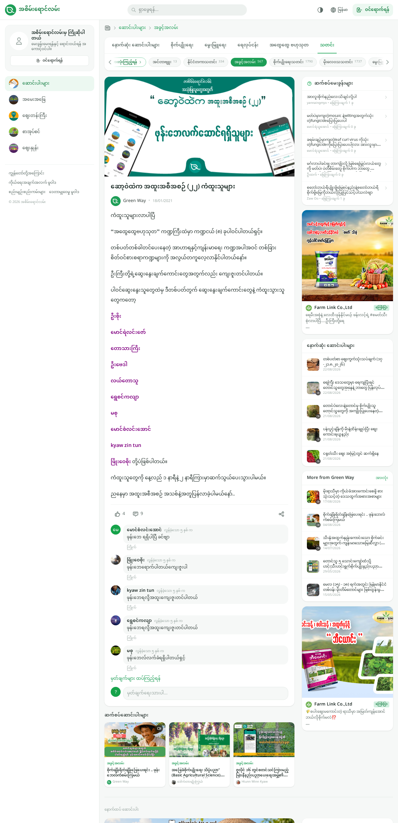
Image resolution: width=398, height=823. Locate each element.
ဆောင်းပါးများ (35, 83)
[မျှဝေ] (281, 514)
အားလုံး (382, 478)
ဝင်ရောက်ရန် (53, 61)
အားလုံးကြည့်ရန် (124, 62)
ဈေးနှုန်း (30, 148)
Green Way (134, 201)
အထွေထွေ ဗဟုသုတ (289, 45)
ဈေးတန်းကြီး (34, 116)
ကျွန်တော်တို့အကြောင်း (26, 173)
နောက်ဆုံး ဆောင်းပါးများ (136, 45)
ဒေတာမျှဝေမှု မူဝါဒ (64, 192)
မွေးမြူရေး (215, 45)
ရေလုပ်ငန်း (248, 45)
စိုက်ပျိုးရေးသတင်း (293, 62)
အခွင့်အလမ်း (166, 28)
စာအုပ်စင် (31, 132)
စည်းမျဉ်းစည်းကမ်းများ (27, 192)
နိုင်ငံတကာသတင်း (205, 62)
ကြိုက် (131, 547)
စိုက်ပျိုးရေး (182, 45)
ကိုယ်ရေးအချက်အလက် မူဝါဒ (32, 183)
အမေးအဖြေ (33, 99)
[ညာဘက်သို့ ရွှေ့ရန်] (384, 62)
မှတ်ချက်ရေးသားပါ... (147, 693)
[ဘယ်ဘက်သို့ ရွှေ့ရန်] (113, 62)
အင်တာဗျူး (165, 62)
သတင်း (327, 45)
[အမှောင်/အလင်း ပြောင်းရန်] (320, 10)
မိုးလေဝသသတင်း (342, 62)
